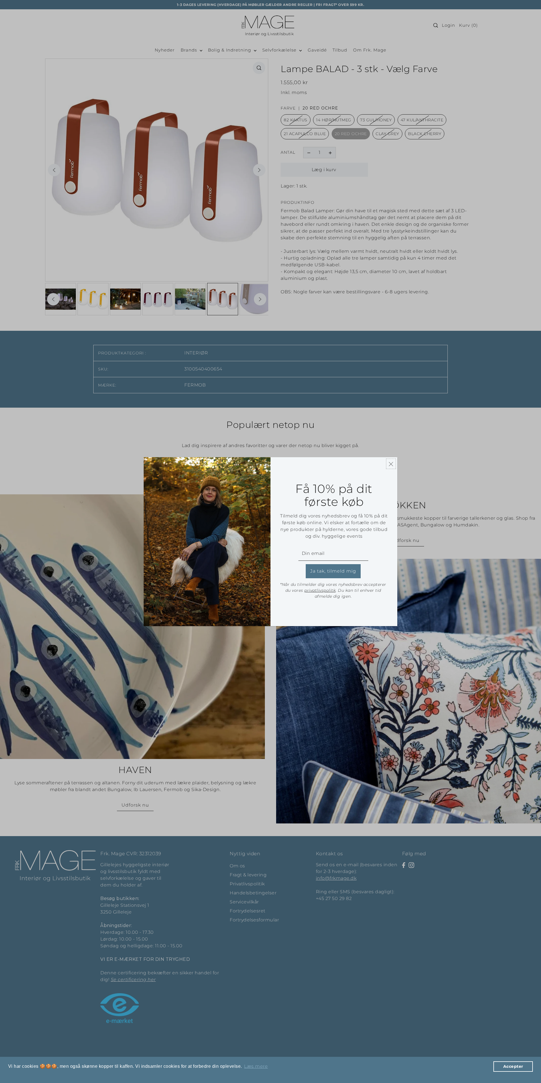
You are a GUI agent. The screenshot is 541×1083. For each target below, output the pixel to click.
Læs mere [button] (256, 1066)
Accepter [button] (513, 1066)
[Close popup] (391, 464)
